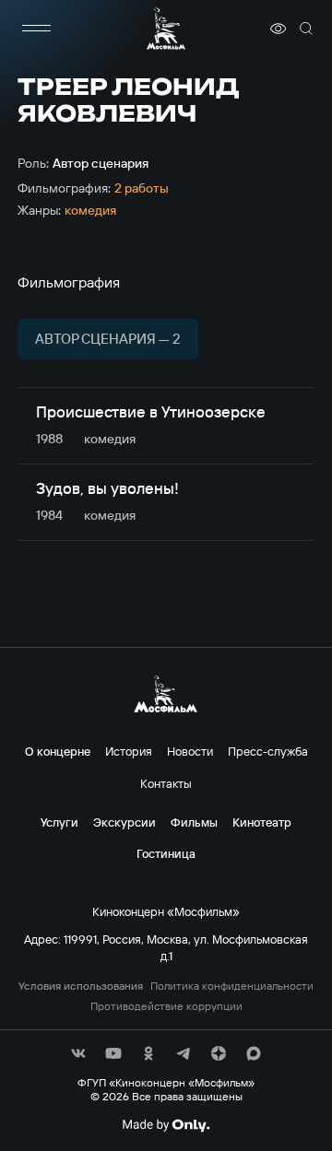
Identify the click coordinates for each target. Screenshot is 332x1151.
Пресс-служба (268, 751)
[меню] (36, 28)
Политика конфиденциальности (232, 986)
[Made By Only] (165, 1125)
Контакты (166, 783)
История (128, 751)
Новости (190, 751)
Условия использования (80, 986)
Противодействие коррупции (166, 1006)
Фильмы (194, 822)
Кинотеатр (261, 822)
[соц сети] (78, 1053)
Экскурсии (124, 822)
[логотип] (166, 28)
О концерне (57, 751)
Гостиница (166, 853)
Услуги (59, 822)
